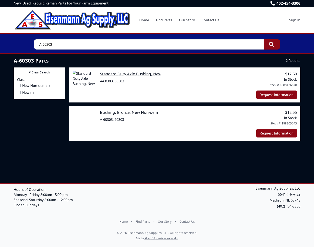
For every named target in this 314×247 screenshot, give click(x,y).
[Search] (272, 44)
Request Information (276, 94)
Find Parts (164, 20)
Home (144, 20)
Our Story (187, 20)
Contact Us (210, 20)
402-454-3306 (288, 3)
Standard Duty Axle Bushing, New (130, 73)
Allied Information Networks (161, 238)
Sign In (294, 20)
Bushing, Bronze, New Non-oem (129, 112)
